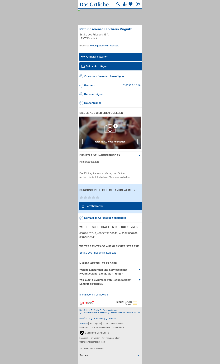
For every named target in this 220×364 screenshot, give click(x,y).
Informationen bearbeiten (93, 294)
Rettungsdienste (110, 310)
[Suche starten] (118, 4)
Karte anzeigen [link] (93, 94)
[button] (94, 333)
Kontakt (106, 323)
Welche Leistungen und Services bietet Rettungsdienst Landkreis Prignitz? (103, 271)
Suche (96, 310)
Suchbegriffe (95, 323)
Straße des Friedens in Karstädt (97, 252)
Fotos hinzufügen (96, 66)
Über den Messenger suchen (92, 342)
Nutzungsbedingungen (101, 327)
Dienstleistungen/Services (99, 155)
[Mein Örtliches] (125, 4)
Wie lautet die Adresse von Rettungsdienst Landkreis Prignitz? (105, 282)
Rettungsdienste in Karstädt (95, 312)
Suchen (83, 355)
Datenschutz (118, 327)
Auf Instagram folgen (111, 338)
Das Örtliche (84, 310)
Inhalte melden (117, 323)
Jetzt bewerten (95, 206)
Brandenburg (99, 318)
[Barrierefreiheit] (138, 4)
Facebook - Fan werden (89, 338)
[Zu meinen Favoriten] (131, 4)
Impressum (84, 327)
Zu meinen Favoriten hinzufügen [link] (104, 76)
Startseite (83, 323)
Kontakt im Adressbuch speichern (105, 217)
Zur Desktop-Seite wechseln (91, 348)
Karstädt (112, 318)
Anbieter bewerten (97, 56)
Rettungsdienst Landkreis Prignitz (125, 312)
